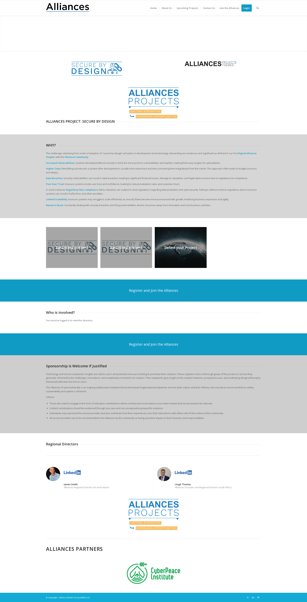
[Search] (257, 8)
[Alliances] (67, 8)
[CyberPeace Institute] (153, 573)
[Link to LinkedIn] (253, 597)
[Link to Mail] (258, 597)
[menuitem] (153, 8)
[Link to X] (247, 597)
